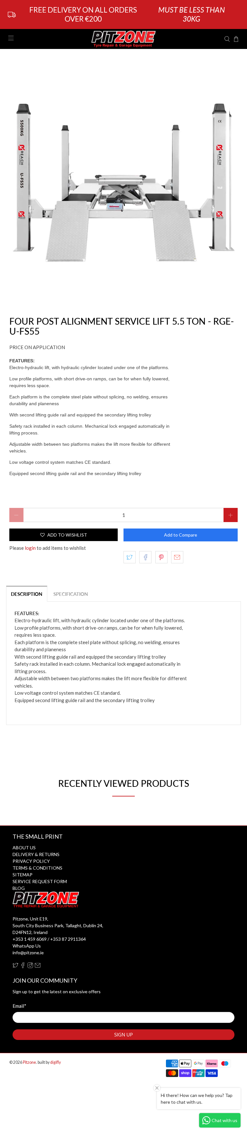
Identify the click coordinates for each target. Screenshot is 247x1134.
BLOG (19, 888)
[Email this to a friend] (177, 557)
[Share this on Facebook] (145, 557)
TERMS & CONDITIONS (37, 868)
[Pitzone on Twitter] (15, 966)
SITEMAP (22, 874)
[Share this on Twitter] (130, 557)
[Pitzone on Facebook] (23, 966)
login (30, 548)
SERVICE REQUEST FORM (40, 881)
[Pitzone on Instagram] (30, 966)
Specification (70, 594)
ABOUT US (24, 847)
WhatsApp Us (27, 945)
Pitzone (29, 1062)
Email (19, 1006)
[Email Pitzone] (38, 966)
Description (26, 594)
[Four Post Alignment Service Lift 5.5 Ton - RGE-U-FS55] (123, 182)
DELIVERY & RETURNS (36, 854)
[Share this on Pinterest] (161, 557)
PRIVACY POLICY (31, 861)
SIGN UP (123, 1034)
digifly (55, 1062)
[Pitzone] (123, 39)
